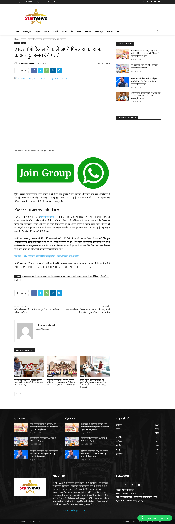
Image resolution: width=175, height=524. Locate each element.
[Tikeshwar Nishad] (16, 63)
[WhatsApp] (46, 70)
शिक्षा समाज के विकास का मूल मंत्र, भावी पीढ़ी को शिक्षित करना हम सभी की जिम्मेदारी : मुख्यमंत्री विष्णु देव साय (145, 53)
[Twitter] (151, 2)
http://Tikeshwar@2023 (44, 329)
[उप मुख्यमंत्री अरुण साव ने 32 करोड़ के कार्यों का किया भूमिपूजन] (122, 68)
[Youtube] (159, 2)
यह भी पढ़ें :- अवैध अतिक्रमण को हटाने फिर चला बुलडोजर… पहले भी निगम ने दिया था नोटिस (46, 256)
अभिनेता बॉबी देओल (47, 217)
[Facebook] (143, 2)
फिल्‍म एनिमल (104, 276)
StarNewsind (82, 276)
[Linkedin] (53, 70)
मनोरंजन (23, 39)
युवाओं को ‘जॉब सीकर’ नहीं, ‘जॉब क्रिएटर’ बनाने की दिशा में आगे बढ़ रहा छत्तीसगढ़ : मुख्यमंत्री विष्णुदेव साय (145, 81)
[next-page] (20, 394)
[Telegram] (59, 70)
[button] (157, 31)
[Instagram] (147, 2)
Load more (137, 107)
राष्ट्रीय (23, 43)
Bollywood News (58, 276)
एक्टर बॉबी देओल (94, 276)
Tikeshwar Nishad (27, 63)
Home (16, 39)
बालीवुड (17, 280)
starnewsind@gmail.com (74, 510)
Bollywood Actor (28, 276)
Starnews (71, 276)
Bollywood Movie (43, 276)
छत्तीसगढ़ (17, 376)
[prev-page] (16, 394)
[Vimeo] (155, 2)
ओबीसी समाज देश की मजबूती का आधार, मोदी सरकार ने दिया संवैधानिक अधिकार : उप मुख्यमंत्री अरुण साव (145, 95)
